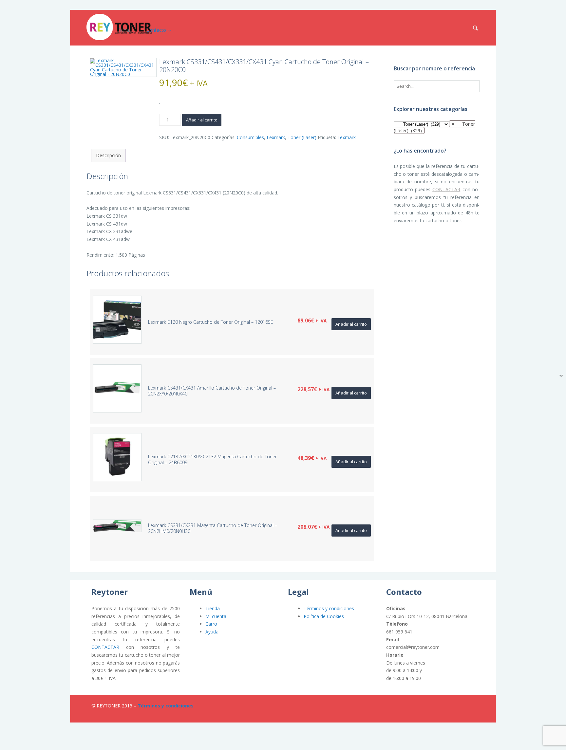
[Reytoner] (119, 27)
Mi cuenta (215, 616)
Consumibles (250, 137)
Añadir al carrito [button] (351, 324)
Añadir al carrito (201, 120)
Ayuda (211, 632)
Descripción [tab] (108, 155)
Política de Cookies (324, 616)
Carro (211, 624)
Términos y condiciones (329, 608)
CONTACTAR (446, 189)
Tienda (212, 608)
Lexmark (276, 137)
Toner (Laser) (302, 137)
